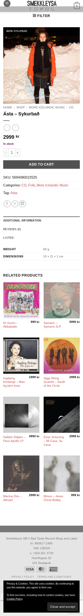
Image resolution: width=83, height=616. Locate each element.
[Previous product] (15, 127)
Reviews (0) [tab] (12, 229)
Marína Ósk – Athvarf (12, 498)
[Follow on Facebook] (30, 9)
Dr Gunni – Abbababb (10, 324)
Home (7, 107)
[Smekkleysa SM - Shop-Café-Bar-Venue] (41, 3)
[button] (7, 3)
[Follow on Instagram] (36, 9)
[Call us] (52, 9)
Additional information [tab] (22, 220)
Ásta (13, 193)
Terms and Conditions (54, 576)
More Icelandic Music (47, 107)
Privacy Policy (22, 576)
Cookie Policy (15, 599)
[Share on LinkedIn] (22, 203)
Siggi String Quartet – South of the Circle (54, 382)
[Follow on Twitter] (41, 9)
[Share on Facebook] (7, 203)
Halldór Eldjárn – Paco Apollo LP (14, 439)
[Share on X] (14, 203)
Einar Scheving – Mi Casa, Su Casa (54, 441)
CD (71, 107)
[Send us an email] (47, 9)
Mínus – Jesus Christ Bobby (53, 498)
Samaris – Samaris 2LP (52, 324)
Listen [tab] (8, 237)
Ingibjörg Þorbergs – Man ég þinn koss (14, 382)
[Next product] (7, 127)
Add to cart (41, 164)
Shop (20, 107)
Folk (31, 185)
